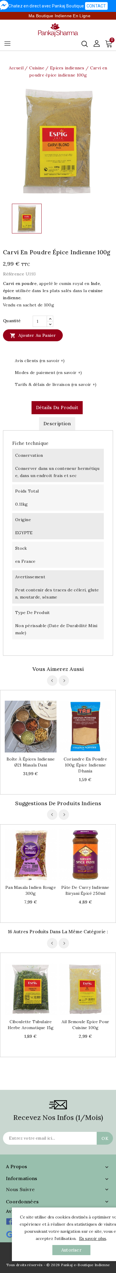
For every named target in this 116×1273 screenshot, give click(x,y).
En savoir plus (92, 1238)
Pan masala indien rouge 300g (30, 890)
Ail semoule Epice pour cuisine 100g (85, 1024)
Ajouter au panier (33, 336)
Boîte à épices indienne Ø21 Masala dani (31, 762)
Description (57, 423)
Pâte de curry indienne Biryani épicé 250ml (85, 890)
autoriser (71, 1250)
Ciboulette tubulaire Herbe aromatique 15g (31, 1024)
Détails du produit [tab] (57, 407)
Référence (13, 274)
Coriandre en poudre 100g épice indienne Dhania (85, 765)
